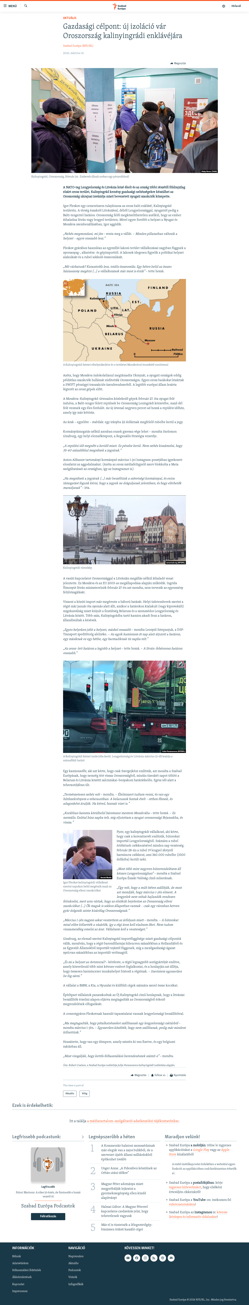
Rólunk (16, 1256)
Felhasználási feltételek (26, 1270)
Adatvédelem (20, 1263)
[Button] (178, 63)
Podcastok (74, 1270)
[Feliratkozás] (171, 1257)
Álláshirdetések (22, 1277)
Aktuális (69, 18)
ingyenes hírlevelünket (185, 1187)
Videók (72, 1277)
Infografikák (75, 1284)
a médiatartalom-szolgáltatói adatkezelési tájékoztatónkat (133, 1121)
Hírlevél (236, 6)
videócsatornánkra (182, 1204)
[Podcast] (162, 1257)
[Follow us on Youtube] (127, 1257)
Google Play (201, 1150)
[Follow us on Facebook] (136, 1257)
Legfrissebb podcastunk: (36, 1137)
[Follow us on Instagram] (145, 1257)
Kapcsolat (18, 1284)
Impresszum (20, 1291)
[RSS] (153, 1257)
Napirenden (75, 1256)
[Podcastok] (223, 6)
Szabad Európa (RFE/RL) (78, 46)
